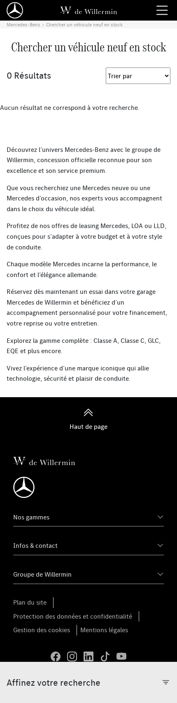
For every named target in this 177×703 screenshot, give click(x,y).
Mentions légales (104, 630)
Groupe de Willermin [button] (42, 574)
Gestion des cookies (41, 630)
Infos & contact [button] (35, 545)
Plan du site (30, 602)
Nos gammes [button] (31, 517)
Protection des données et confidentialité (72, 616)
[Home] (15, 10)
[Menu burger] (162, 10)
